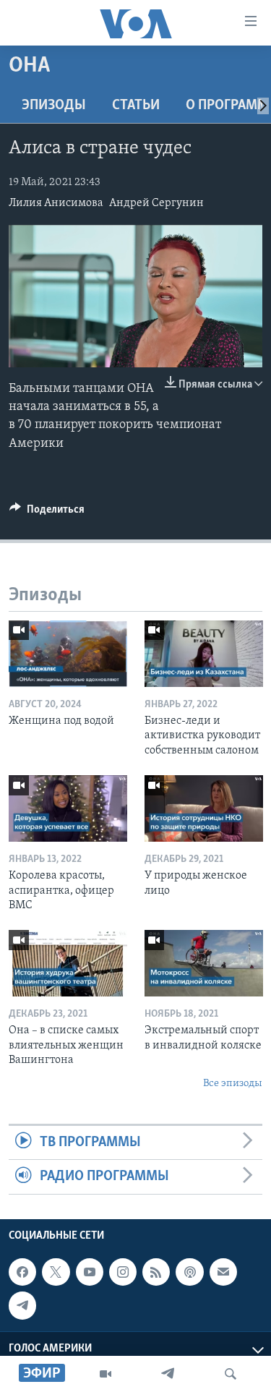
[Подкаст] (189, 1272)
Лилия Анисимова (56, 203)
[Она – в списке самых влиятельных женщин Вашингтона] (68, 963)
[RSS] (156, 1272)
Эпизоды (54, 105)
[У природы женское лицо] (204, 808)
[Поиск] (230, 1374)
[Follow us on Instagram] (123, 1272)
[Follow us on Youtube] (89, 1272)
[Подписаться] (223, 1272)
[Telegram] (167, 1374)
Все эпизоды (232, 1083)
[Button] (47, 512)
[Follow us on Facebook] (22, 1272)
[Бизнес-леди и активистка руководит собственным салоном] (204, 653)
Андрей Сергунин (156, 203)
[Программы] (105, 1374)
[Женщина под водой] (68, 653)
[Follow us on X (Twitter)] (55, 1272)
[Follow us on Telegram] (22, 1305)
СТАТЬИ (136, 105)
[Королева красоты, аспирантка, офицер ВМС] (68, 808)
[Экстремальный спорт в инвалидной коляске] (204, 963)
